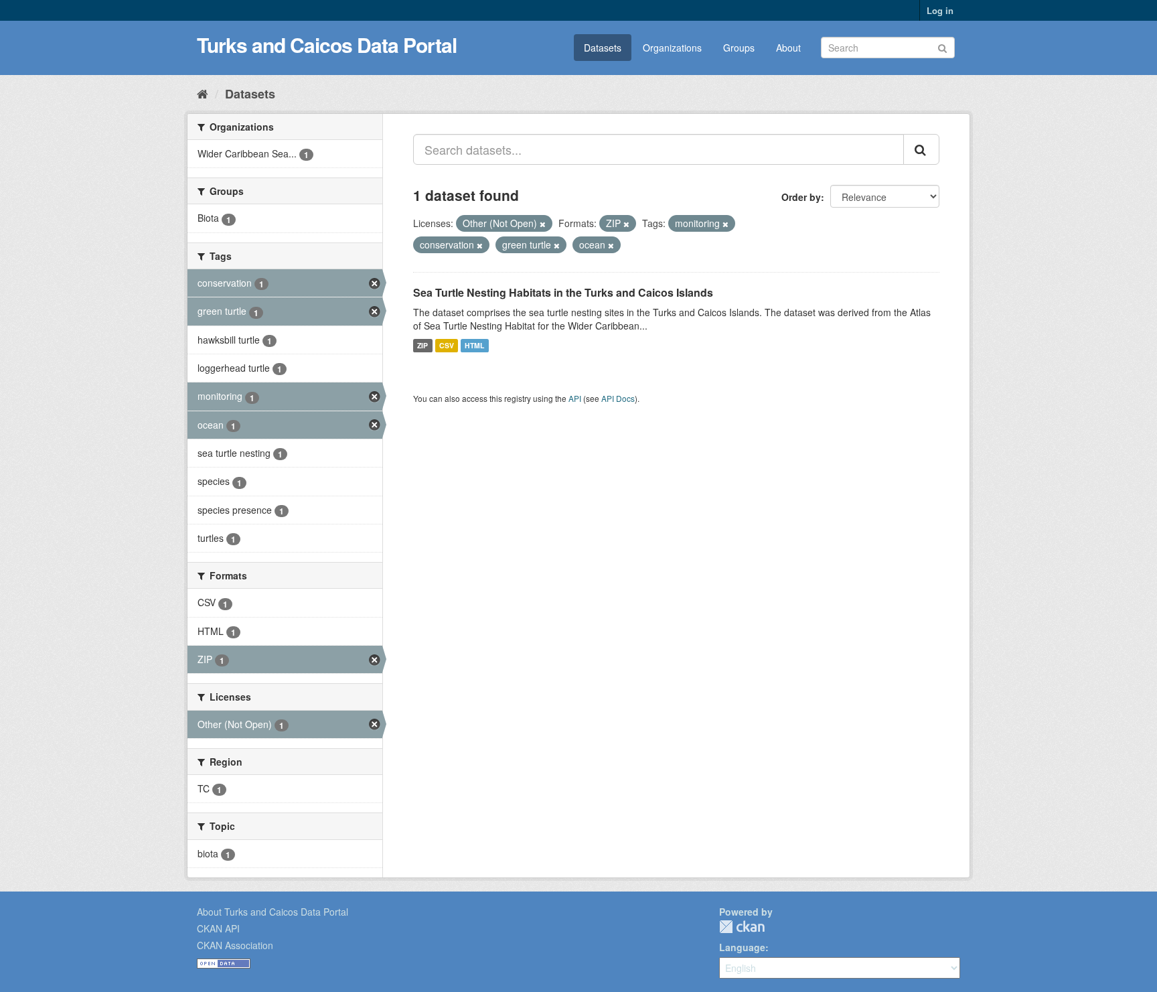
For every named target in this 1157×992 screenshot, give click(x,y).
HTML (474, 345)
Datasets (602, 47)
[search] (921, 149)
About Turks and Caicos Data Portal (272, 911)
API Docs (618, 398)
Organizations (672, 47)
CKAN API (218, 928)
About (788, 47)
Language (742, 947)
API (574, 398)
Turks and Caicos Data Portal (327, 44)
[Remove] (543, 223)
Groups (739, 47)
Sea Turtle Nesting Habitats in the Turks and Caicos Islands (563, 292)
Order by (801, 197)
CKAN (742, 927)
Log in (940, 10)
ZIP (422, 345)
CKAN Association (235, 945)
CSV (446, 345)
